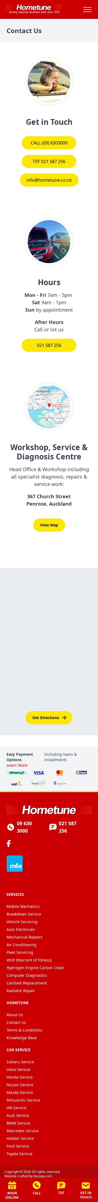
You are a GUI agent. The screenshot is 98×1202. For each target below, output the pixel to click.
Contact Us (16, 1022)
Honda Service (20, 1077)
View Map (49, 525)
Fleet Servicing (20, 952)
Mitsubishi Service (23, 1100)
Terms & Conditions (24, 1030)
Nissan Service (20, 1084)
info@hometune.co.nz (49, 180)
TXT (61, 1193)
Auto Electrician (21, 929)
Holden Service (20, 1138)
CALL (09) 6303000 (49, 143)
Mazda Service (20, 1092)
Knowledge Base (22, 1037)
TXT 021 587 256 (49, 161)
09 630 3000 (24, 827)
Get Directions (45, 717)
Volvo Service (18, 1069)
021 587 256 (49, 345)
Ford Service (18, 1146)
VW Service (16, 1107)
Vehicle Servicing (22, 921)
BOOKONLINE (12, 1195)
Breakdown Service (24, 914)
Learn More (17, 765)
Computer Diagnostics (27, 975)
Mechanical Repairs (24, 937)
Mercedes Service (23, 1130)
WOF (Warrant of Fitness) (29, 960)
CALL (37, 1193)
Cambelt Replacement (27, 983)
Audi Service (18, 1115)
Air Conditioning (21, 944)
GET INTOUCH (86, 1195)
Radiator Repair (21, 990)
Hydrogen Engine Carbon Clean (35, 967)
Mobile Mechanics (23, 906)
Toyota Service (19, 1153)
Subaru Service (20, 1061)
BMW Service (18, 1123)
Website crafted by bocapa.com (28, 1176)
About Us (15, 1014)
